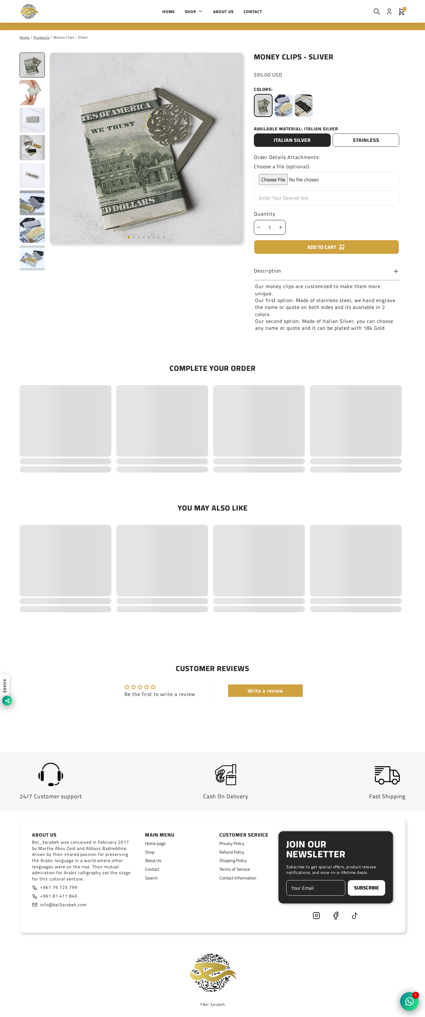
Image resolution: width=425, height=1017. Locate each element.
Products (41, 37)
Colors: (263, 89)
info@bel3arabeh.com (63, 905)
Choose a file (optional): (282, 166)
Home (25, 37)
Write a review (265, 690)
